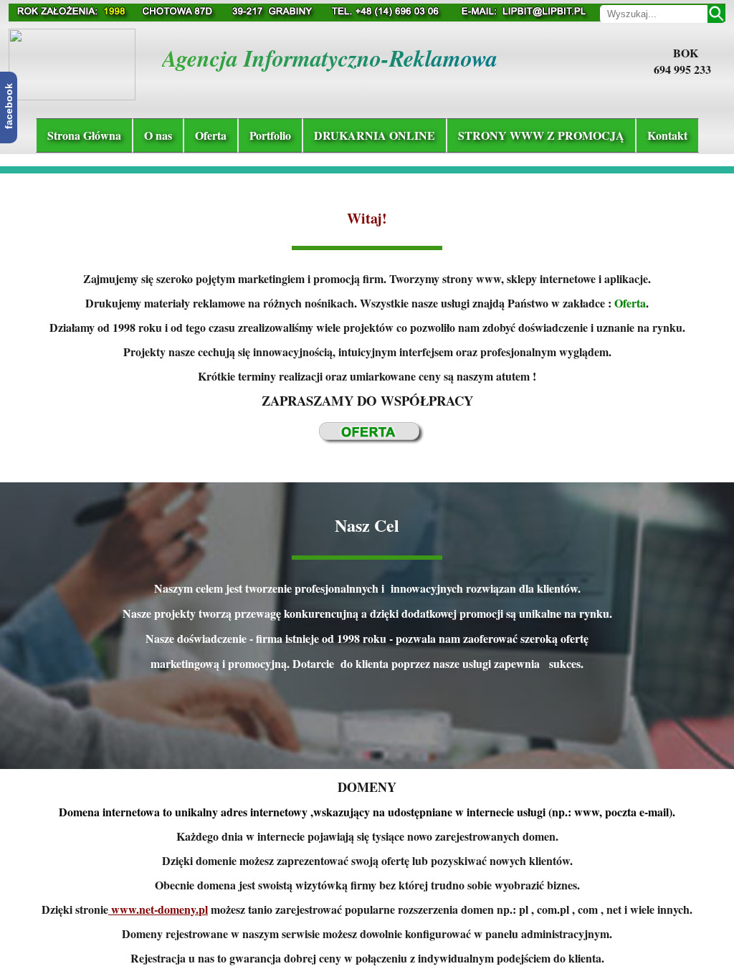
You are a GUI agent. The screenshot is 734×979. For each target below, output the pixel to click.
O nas (158, 135)
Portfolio (270, 135)
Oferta (211, 135)
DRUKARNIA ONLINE (374, 135)
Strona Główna (84, 135)
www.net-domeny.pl (158, 909)
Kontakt (667, 135)
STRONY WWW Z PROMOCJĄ (541, 135)
